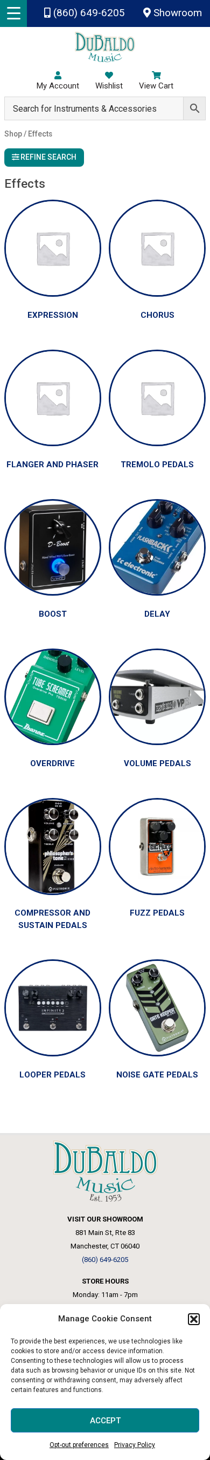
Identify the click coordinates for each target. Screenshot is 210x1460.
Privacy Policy (134, 1445)
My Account (58, 86)
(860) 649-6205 (88, 13)
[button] (193, 1319)
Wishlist (109, 86)
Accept (105, 1420)
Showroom (176, 13)
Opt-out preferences (79, 1445)
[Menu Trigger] (13, 13)
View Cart (156, 86)
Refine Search (47, 157)
